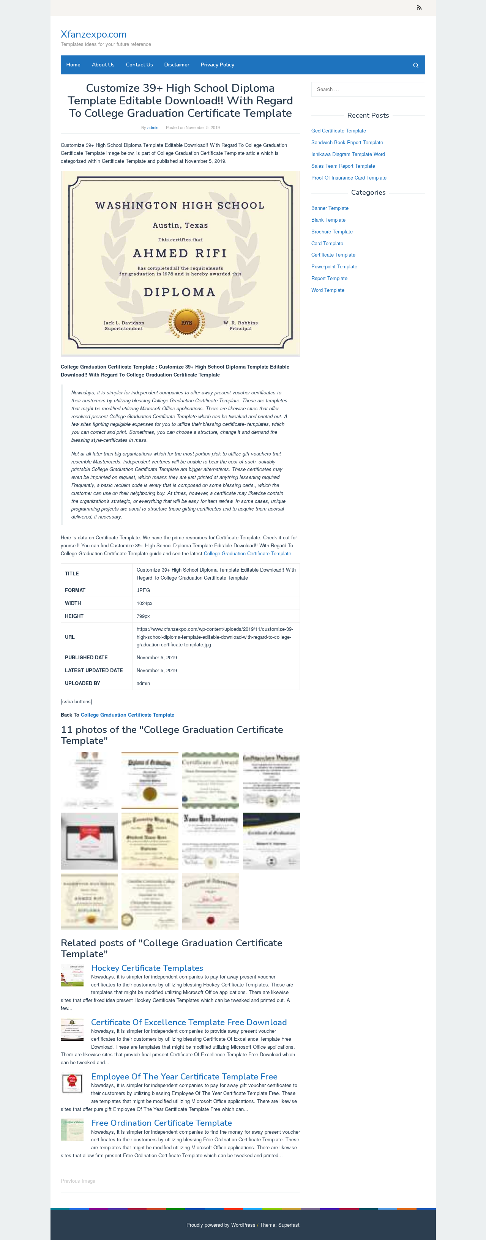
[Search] (415, 64)
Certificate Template (333, 254)
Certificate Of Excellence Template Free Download (189, 1022)
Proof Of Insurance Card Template (349, 177)
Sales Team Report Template (343, 165)
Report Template (329, 278)
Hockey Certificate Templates (147, 968)
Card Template (327, 243)
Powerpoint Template (334, 266)
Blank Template (328, 220)
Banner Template (330, 208)
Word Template (327, 289)
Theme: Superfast (280, 1224)
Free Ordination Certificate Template (161, 1123)
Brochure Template (332, 231)
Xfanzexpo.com (94, 34)
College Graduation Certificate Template (247, 553)
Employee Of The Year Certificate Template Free (184, 1076)
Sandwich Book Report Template (347, 142)
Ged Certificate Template (338, 130)
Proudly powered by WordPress (221, 1224)
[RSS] (419, 8)
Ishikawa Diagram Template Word (348, 154)
